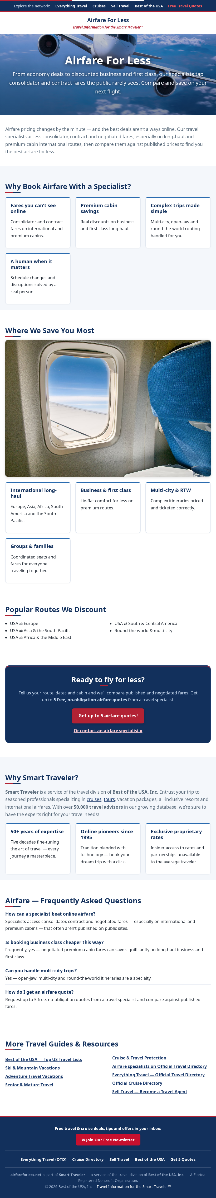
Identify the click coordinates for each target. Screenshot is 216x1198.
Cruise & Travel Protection (139, 1058)
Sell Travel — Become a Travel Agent (149, 1092)
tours (109, 799)
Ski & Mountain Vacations (32, 1068)
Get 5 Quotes (182, 1159)
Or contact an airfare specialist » (108, 730)
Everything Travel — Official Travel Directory (158, 1075)
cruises (94, 799)
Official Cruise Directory (137, 1083)
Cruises (99, 5)
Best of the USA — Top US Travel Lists (43, 1059)
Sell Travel (120, 5)
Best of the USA (149, 5)
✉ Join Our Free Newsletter (108, 1139)
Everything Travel (71, 5)
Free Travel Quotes (185, 5)
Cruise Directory (88, 1159)
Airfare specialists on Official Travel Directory (159, 1066)
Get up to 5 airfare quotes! (108, 716)
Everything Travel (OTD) (43, 1159)
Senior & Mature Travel (29, 1085)
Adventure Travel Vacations (34, 1076)
